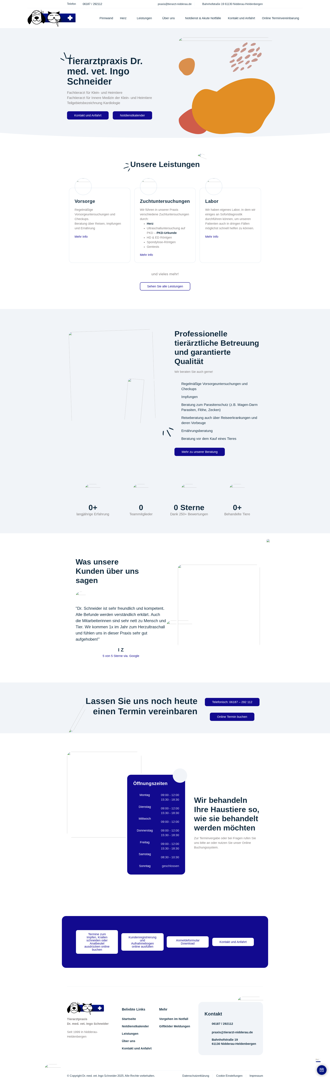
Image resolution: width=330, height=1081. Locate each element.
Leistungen (144, 18)
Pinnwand (106, 18)
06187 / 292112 (222, 1023)
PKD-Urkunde (167, 233)
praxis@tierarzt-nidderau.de (232, 1032)
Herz (123, 18)
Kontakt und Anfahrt (241, 18)
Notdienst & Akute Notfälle (203, 18)
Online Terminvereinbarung (280, 18)
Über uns (168, 18)
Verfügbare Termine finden (288, 1053)
